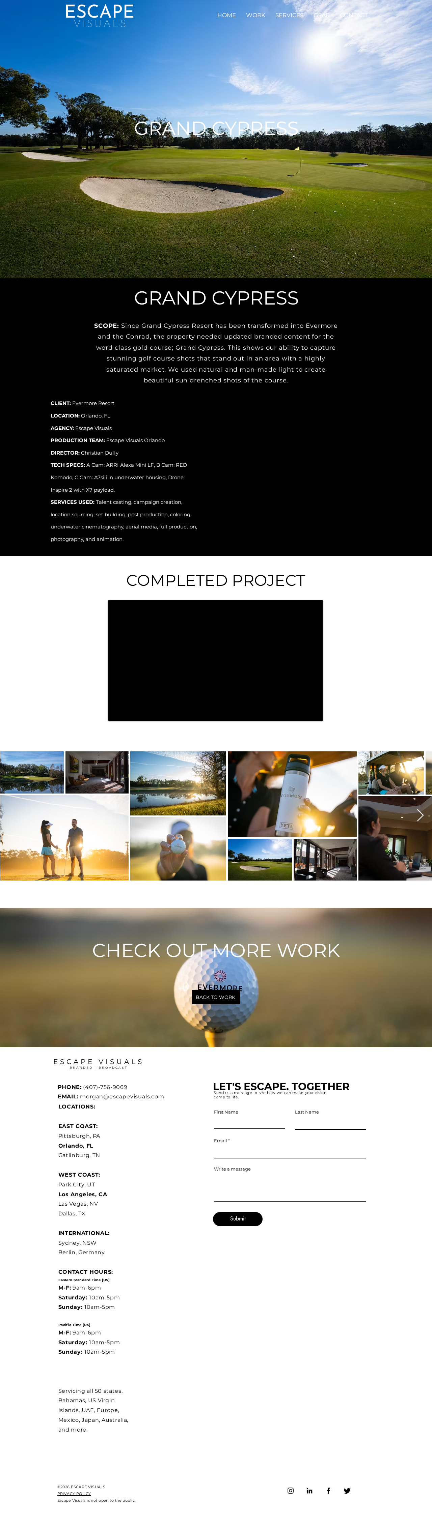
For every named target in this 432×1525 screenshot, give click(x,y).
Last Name (307, 1112)
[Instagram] (291, 1491)
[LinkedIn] (309, 1491)
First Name (226, 1112)
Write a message (232, 1169)
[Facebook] (328, 1491)
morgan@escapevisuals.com (122, 1096)
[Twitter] (347, 1491)
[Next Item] (420, 815)
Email (220, 1141)
